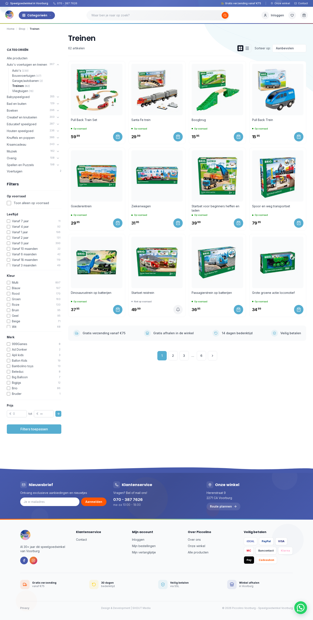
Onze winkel (282, 3)
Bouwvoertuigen (26, 75)
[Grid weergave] (240, 48)
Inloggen (138, 539)
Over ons (194, 539)
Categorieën (37, 15)
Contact (303, 3)
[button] (300, 607)
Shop (22, 28)
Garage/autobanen (27, 80)
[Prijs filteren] (58, 414)
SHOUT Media (141, 608)
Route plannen (221, 506)
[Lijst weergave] (247, 48)
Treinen (21, 86)
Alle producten (17, 58)
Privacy (24, 608)
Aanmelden (93, 501)
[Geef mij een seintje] (178, 309)
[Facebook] (24, 560)
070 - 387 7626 (67, 3)
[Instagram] (33, 560)
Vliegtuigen (22, 91)
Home (10, 28)
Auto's (20, 70)
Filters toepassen (34, 429)
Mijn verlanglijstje (144, 552)
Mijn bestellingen (144, 546)
